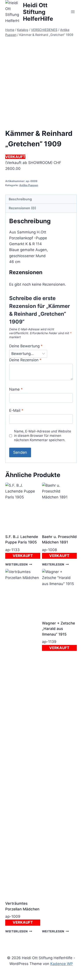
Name (16, 389)
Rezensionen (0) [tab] (22, 208)
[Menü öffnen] (73, 11)
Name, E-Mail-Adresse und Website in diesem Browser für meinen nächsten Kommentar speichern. (42, 435)
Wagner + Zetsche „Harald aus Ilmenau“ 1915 (58, 628)
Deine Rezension (25, 360)
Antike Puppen (28, 185)
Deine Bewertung (26, 346)
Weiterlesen (16, 564)
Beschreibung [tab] (20, 199)
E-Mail (16, 410)
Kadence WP (61, 964)
